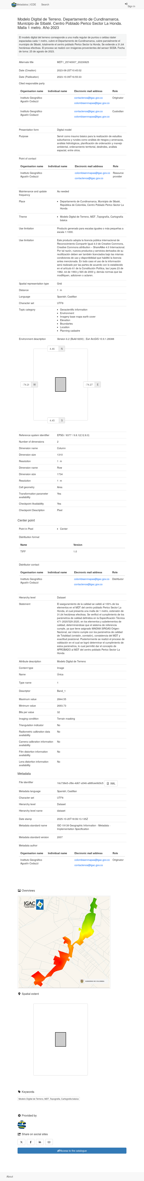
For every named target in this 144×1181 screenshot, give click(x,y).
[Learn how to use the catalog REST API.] (19, 1176)
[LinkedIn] (40, 1142)
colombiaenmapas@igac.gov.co (92, 103)
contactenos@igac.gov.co (88, 97)
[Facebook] (31, 1142)
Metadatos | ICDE (26, 4)
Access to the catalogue (73, 1150)
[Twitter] (21, 1142)
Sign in (131, 6)
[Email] (49, 1142)
